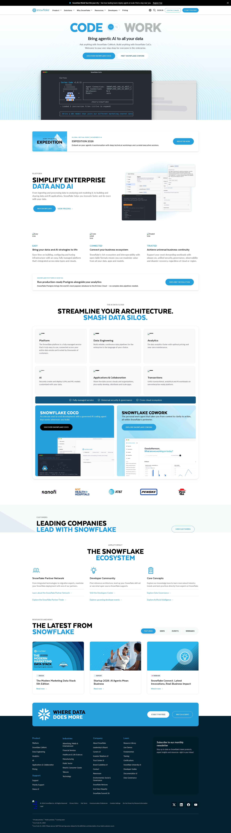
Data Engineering (38, 752)
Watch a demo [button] (182, 714)
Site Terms (84, 803)
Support (35, 780)
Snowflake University (131, 765)
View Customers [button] (183, 529)
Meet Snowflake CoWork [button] (132, 55)
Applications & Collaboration (43, 765)
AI (33, 760)
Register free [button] (157, 3)
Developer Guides (130, 769)
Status (34, 789)
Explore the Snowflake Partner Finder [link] (48, 599)
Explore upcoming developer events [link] (105, 599)
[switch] (113, 27)
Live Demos (128, 747)
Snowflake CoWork (39, 747)
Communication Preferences (99, 803)
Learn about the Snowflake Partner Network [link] (51, 593)
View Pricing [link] (64, 208)
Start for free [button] (158, 714)
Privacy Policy (74, 803)
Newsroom (97, 773)
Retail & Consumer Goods (72, 768)
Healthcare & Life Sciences (72, 755)
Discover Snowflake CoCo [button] (99, 55)
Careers (96, 752)
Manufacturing (68, 759)
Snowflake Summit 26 (101, 793)
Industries (67, 738)
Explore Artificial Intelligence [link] (159, 599)
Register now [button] (183, 141)
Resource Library (130, 743)
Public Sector (67, 763)
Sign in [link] (160, 10)
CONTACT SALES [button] (173, 10)
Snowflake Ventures (100, 785)
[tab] (148, 631)
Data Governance (130, 778)
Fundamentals (129, 752)
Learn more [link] (44, 359)
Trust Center (97, 760)
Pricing (34, 769)
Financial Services (69, 750)
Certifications (129, 760)
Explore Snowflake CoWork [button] (139, 427)
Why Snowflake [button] (44, 208)
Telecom (66, 772)
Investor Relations (99, 756)
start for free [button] (190, 10)
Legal (41, 806)
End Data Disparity (100, 789)
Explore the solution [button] (179, 282)
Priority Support (38, 785)
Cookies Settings (115, 803)
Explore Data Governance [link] (158, 593)
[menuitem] (57, 10)
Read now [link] (40, 688)
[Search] (154, 10)
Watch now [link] (156, 688)
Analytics (35, 756)
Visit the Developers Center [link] (101, 593)
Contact (96, 769)
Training (126, 756)
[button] (228, 3)
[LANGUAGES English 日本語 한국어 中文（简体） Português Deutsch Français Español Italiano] (150, 10)
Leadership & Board (100, 747)
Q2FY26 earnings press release (65, 826)
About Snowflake (99, 743)
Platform (35, 743)
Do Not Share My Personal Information (135, 803)
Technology (67, 776)
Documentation (129, 773)
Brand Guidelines (99, 765)
